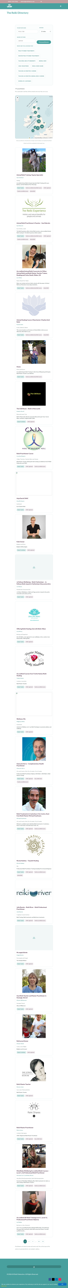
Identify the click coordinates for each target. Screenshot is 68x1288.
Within (41, 27)
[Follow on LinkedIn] (56, 1279)
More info (3, 1286)
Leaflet (31, 137)
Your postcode (21, 28)
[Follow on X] (53, 1279)
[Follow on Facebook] (50, 1279)
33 (43, 1241)
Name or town (21, 37)
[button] (37, 101)
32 (39, 1241)
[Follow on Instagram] (60, 1279)
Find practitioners (44, 42)
